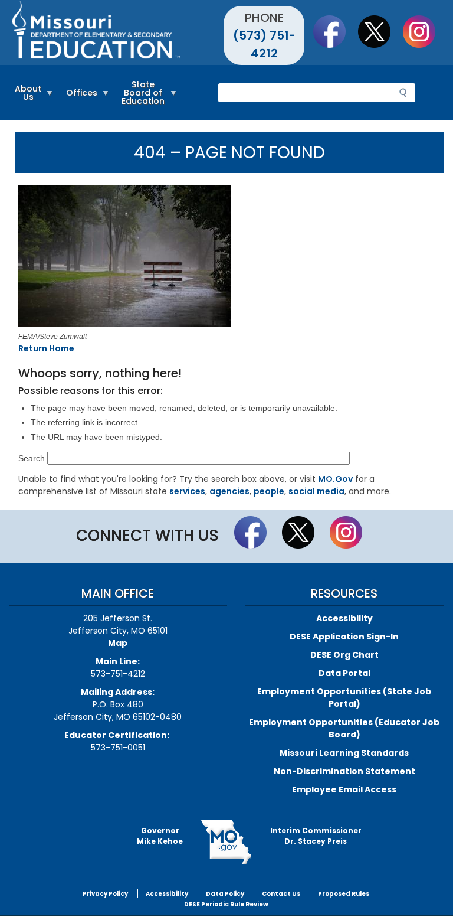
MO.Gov (335, 479)
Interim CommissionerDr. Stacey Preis (316, 835)
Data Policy (225, 893)
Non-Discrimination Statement (344, 771)
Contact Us (281, 893)
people (269, 491)
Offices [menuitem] (78, 98)
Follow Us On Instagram (424, 31)
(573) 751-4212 (264, 44)
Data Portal (344, 673)
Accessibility (344, 618)
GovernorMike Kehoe (160, 835)
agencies (229, 491)
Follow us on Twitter (379, 31)
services (187, 491)
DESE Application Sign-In (344, 636)
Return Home (46, 348)
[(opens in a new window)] (226, 257)
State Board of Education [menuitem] (140, 98)
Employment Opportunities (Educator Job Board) (344, 728)
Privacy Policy (105, 893)
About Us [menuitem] (25, 98)
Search (31, 458)
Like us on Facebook (335, 31)
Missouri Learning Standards (344, 753)
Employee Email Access (344, 789)
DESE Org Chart (344, 655)
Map (117, 643)
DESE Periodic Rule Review (226, 904)
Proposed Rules (343, 893)
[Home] (117, 32)
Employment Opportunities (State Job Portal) (344, 698)
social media (316, 491)
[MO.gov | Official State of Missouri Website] (226, 842)
